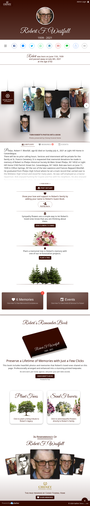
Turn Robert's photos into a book (45, 135)
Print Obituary (46, 188)
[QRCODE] (5, 46)
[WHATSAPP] (40, 46)
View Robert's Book (45, 376)
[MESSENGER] (23, 46)
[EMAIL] (58, 46)
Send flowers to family (45, 225)
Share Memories (46, 497)
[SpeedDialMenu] (85, 501)
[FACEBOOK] (14, 46)
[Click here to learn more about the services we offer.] (45, 486)
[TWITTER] (31, 46)
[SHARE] (75, 46)
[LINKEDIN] (49, 46)
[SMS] (67, 46)
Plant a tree (45, 258)
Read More (45, 183)
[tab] (28, 144)
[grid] (45, 107)
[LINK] (84, 46)
